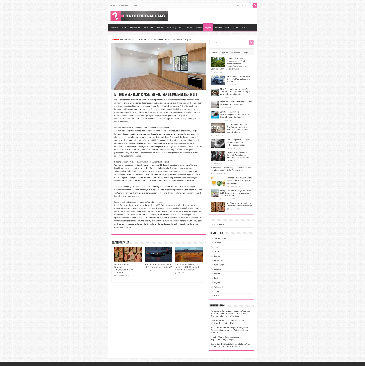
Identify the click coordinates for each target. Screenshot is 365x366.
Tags (246, 53)
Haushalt (114, 27)
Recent (214, 53)
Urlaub (244, 27)
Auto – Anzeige (219, 238)
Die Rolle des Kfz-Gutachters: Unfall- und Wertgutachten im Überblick (239, 79)
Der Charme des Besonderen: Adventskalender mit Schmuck (124, 268)
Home (124, 39)
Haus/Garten (218, 265)
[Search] (255, 5)
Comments (235, 53)
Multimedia (218, 287)
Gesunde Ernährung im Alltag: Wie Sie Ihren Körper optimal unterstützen (239, 180)
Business (218, 27)
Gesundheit (148, 27)
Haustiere (217, 274)
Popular (224, 53)
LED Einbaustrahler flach (184, 143)
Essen (215, 247)
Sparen (235, 27)
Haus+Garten (134, 27)
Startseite (113, 5)
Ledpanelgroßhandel (132, 156)
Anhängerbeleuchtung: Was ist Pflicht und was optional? (158, 265)
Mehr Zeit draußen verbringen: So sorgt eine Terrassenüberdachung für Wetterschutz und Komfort (235, 91)
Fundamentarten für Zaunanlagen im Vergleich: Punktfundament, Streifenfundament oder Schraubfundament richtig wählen (230, 64)
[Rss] (238, 5)
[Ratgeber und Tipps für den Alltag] (139, 15)
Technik (189, 27)
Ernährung (171, 27)
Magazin (207, 27)
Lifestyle (216, 278)
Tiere (227, 27)
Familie (199, 27)
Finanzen (160, 27)
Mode (123, 27)
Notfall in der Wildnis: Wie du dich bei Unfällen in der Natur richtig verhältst (188, 267)
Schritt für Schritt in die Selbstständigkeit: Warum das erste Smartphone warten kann (234, 114)
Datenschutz (124, 5)
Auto (181, 27)
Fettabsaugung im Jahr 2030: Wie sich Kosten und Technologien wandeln (238, 142)
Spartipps (217, 291)
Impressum (135, 5)
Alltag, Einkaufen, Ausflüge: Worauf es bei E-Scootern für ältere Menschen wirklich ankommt (235, 193)
